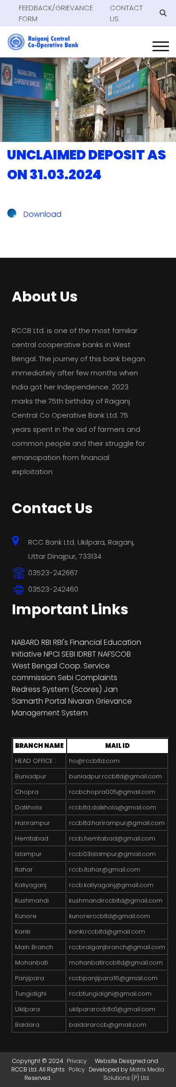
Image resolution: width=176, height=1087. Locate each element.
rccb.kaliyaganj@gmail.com (111, 885)
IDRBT (87, 654)
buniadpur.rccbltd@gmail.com (115, 776)
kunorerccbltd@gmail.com (109, 916)
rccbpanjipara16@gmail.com (113, 978)
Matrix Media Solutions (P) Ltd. (133, 1073)
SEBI (68, 654)
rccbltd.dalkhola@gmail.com (112, 807)
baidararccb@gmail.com (107, 1024)
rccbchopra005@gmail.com (112, 791)
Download (42, 214)
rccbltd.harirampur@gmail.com (117, 822)
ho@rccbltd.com (94, 760)
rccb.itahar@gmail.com (104, 869)
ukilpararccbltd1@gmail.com (112, 1009)
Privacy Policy (77, 1065)
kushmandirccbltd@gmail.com (115, 900)
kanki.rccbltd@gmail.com (107, 931)
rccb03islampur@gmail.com (112, 853)
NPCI (52, 654)
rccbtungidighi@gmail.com (110, 993)
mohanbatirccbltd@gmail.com (116, 962)
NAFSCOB (114, 654)
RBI (46, 642)
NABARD (25, 642)
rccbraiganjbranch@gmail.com (117, 947)
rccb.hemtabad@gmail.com (112, 838)
